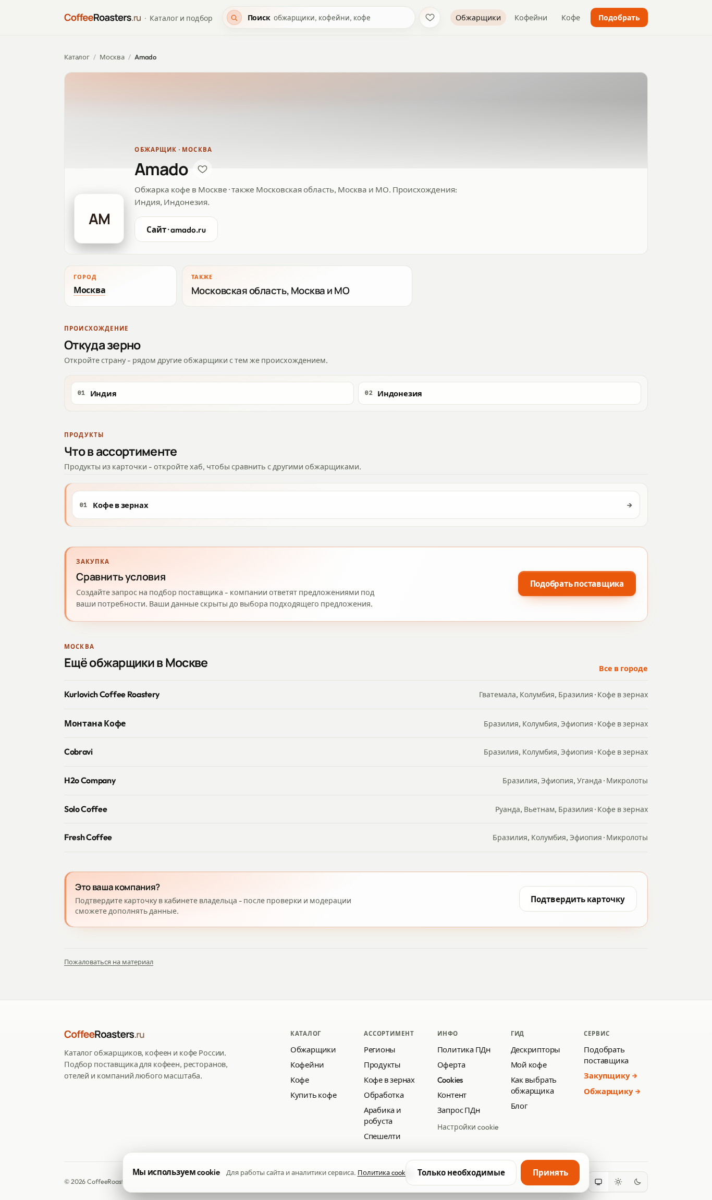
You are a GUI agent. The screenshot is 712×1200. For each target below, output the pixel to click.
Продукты (382, 1065)
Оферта (451, 1065)
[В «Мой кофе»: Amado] (203, 169)
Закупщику (606, 1076)
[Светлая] (618, 1182)
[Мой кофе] (429, 17)
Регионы (380, 1049)
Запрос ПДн (458, 1110)
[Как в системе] (598, 1182)
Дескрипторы (536, 1049)
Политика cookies (386, 1172)
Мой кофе (529, 1065)
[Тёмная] (637, 1182)
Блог (519, 1106)
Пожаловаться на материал (108, 961)
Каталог (77, 57)
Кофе (570, 17)
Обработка (384, 1095)
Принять (550, 1173)
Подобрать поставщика (577, 584)
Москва (112, 57)
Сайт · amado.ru (176, 230)
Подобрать (619, 17)
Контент (452, 1095)
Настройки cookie (468, 1127)
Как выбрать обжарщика (534, 1085)
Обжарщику (608, 1091)
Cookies (450, 1080)
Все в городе (623, 668)
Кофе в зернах (389, 1080)
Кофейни (530, 17)
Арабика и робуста (382, 1115)
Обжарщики (478, 17)
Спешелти (382, 1136)
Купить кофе (313, 1095)
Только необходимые (461, 1173)
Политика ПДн (463, 1049)
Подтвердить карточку (578, 899)
